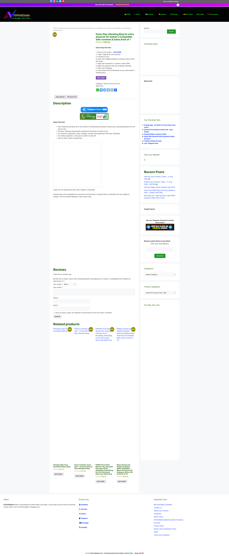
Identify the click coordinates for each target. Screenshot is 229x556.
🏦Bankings (149, 14)
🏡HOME (127, 14)
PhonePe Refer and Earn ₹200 (155, 134)
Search (146, 28)
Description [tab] (60, 97)
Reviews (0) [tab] (71, 97)
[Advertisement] (94, 244)
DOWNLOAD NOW (122, 5)
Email (55, 305)
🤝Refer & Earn (188, 14)
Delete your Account (161, 511)
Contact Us (158, 508)
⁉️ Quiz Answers (212, 14)
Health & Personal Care (66, 28)
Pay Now (157, 523)
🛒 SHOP (137, 14)
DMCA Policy (158, 517)
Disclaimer (157, 514)
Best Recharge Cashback (163, 505)
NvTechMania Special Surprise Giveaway (168, 520)
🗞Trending (200, 14)
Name (56, 298)
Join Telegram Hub (151, 143)
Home (55, 28)
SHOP (156, 532)
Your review (58, 287)
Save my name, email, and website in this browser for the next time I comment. (83, 313)
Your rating (57, 284)
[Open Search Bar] (222, 14)
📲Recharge (174, 14)
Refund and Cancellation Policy (165, 529)
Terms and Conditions (162, 535)
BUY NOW (101, 78)
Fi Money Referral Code (152, 141)
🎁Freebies (162, 14)
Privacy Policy (159, 526)
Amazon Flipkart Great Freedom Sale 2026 (159, 187)
